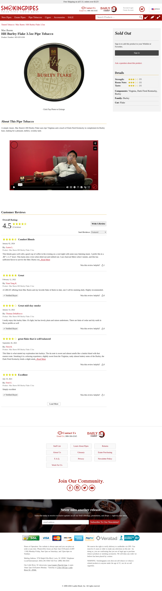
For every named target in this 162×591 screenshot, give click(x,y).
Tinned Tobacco (7, 25)
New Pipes (6, 17)
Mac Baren (20, 25)
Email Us (82, 11)
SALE (71, 17)
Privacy (81, 459)
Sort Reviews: (84, 232)
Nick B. (9, 347)
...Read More (45, 260)
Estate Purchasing (105, 452)
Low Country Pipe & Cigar (57, 565)
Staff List (57, 446)
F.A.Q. (57, 459)
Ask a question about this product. (128, 63)
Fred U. (9, 383)
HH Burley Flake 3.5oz (35, 25)
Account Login (128, 8)
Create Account (128, 10)
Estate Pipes (20, 17)
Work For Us (57, 465)
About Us (57, 452)
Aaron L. (9, 247)
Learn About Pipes (81, 446)
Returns (105, 446)
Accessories (59, 17)
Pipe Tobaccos (35, 17)
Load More (53, 404)
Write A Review (98, 224)
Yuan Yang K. (11, 283)
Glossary (81, 452)
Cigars (48, 17)
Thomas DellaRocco (14, 314)
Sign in (137, 53)
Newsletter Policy (105, 459)
